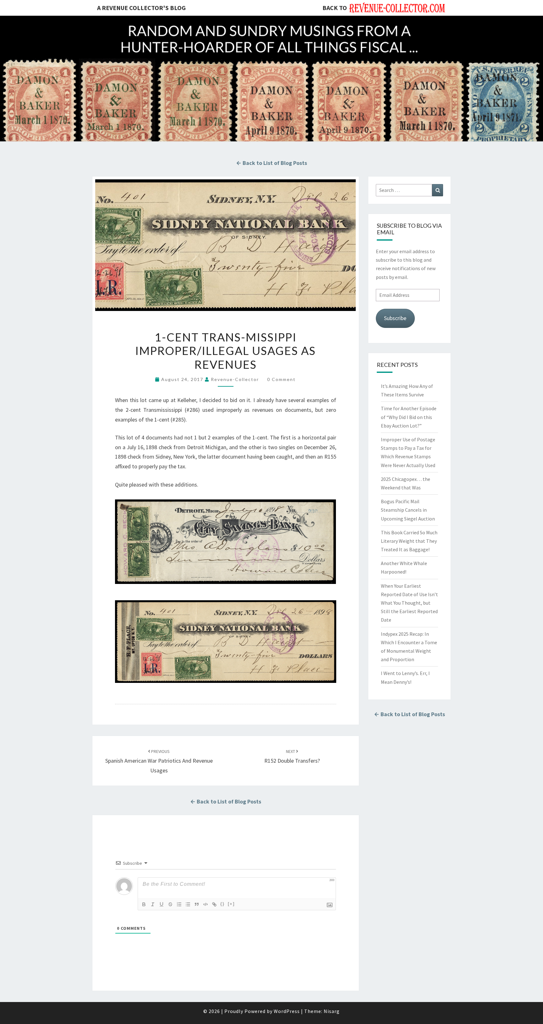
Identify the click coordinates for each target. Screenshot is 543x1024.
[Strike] (170, 904)
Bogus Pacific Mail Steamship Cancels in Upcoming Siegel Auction (408, 509)
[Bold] (144, 904)
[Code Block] (205, 904)
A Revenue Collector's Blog (141, 8)
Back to (334, 8)
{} (222, 903)
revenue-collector (235, 379)
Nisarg (332, 1011)
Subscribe (395, 318)
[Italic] (152, 904)
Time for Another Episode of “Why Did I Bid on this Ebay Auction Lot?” (408, 416)
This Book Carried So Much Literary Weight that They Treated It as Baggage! (409, 541)
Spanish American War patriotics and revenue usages (159, 761)
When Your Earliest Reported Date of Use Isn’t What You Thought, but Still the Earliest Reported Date (409, 603)
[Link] (214, 904)
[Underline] (161, 904)
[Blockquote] (196, 904)
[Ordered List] (179, 904)
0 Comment (281, 379)
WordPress (287, 1011)
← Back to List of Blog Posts (271, 162)
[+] (231, 903)
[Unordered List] (188, 904)
